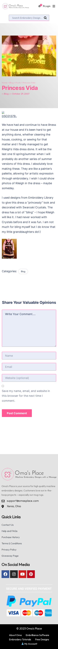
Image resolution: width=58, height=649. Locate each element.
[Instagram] (14, 574)
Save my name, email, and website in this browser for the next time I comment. (26, 395)
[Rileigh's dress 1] (29, 249)
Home (4, 82)
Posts (18, 82)
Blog (11, 82)
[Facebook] (5, 574)
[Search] (45, 18)
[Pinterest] (31, 574)
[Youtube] (22, 574)
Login (47, 6)
